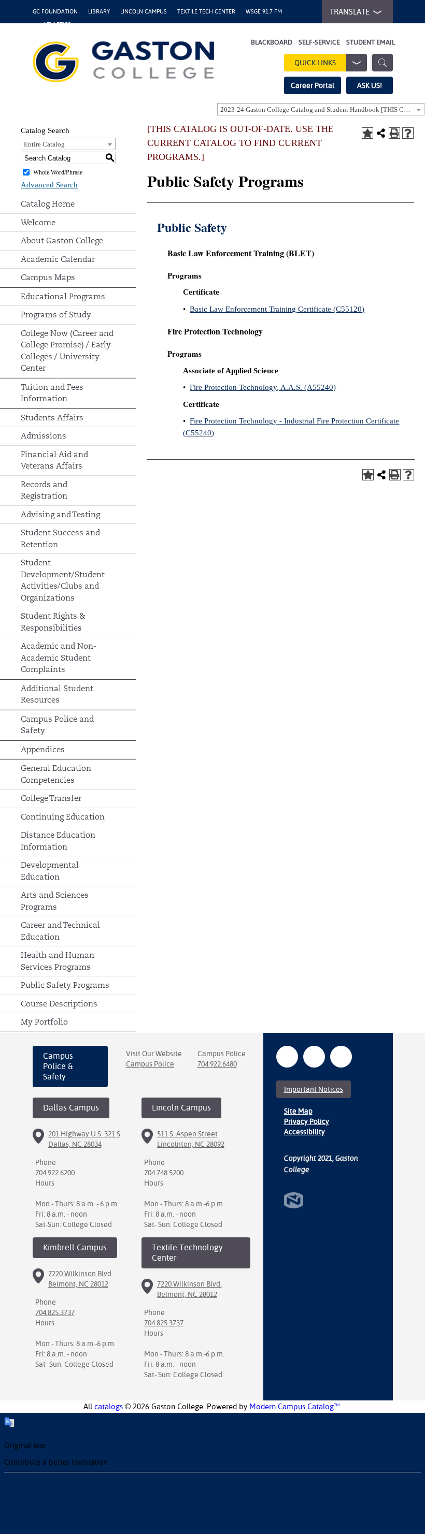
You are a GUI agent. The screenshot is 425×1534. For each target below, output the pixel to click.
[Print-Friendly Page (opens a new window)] (394, 133)
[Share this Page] (381, 133)
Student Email (370, 42)
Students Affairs (52, 417)
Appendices (43, 749)
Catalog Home (48, 204)
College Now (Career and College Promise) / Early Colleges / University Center (67, 350)
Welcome (38, 222)
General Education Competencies (56, 774)
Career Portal (312, 85)
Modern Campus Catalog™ (294, 1406)
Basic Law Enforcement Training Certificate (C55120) (277, 309)
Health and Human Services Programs (57, 961)
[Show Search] (382, 62)
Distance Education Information (58, 841)
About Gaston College (62, 240)
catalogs (108, 1406)
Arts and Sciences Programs (55, 901)
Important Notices (313, 1089)
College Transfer (51, 798)
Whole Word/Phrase (57, 172)
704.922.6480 (217, 1064)
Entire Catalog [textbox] (44, 144)
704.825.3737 (55, 1312)
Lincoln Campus (143, 11)
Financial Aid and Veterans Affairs (54, 460)
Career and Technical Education (60, 931)
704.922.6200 (55, 1172)
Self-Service (319, 42)
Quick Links (315, 63)
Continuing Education (63, 817)
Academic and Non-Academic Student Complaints (58, 657)
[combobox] (320, 109)
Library (99, 11)
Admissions (43, 436)
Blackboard (271, 42)
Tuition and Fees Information (52, 393)
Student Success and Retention (60, 538)
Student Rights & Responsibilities (53, 622)
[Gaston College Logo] (123, 61)
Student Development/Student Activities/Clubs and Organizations (63, 580)
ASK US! (369, 85)
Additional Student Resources (57, 694)
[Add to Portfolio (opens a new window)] (367, 133)
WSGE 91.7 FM (264, 11)
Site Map (298, 1111)
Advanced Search (49, 185)
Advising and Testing (60, 514)
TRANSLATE (350, 11)
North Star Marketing (293, 1200)
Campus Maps (48, 277)
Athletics (57, 24)
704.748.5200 (163, 1172)
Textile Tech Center (206, 11)
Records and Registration (44, 490)
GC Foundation (55, 11)
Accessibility (304, 1132)
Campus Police (150, 1064)
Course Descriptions (59, 1004)
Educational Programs (63, 296)
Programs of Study (56, 314)
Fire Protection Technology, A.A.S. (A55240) (263, 387)
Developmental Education (50, 871)
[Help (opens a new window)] (408, 133)
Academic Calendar (58, 259)
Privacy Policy (306, 1121)
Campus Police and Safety (57, 725)
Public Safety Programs (65, 985)
